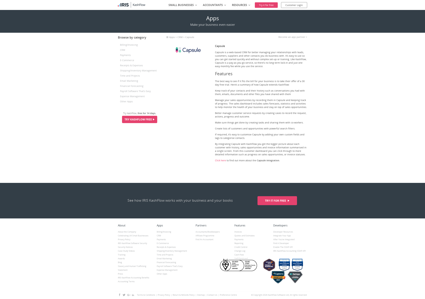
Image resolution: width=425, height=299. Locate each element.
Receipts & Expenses (131, 65)
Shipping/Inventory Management (138, 70)
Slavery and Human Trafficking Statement (132, 268)
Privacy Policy (124, 239)
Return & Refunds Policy (184, 295)
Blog (120, 262)
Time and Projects (130, 75)
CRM (122, 49)
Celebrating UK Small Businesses (133, 235)
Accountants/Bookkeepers (208, 231)
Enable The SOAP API (283, 247)
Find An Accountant (204, 239)
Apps (172, 37)
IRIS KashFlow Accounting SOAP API (289, 250)
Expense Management (132, 96)
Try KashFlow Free (138, 119)
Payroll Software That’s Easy (135, 91)
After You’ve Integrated (284, 239)
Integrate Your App (282, 235)
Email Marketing (129, 80)
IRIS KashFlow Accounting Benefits (133, 277)
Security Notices (125, 247)
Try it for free (276, 200)
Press (120, 273)
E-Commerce (127, 60)
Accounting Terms (126, 281)
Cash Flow (239, 254)
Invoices (238, 231)
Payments (125, 55)
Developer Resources (283, 231)
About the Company (127, 231)
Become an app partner (291, 37)
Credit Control (240, 247)
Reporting (238, 243)
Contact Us (212, 295)
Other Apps (126, 101)
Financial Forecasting (131, 86)
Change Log (239, 250)
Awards (121, 258)
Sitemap (201, 295)
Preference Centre (228, 295)
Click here (220, 160)
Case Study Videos (126, 250)
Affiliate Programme (205, 235)
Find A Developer (281, 243)
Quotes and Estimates (244, 235)
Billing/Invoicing (129, 44)
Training (122, 254)
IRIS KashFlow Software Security (132, 243)
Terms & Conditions (146, 295)
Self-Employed (241, 258)
